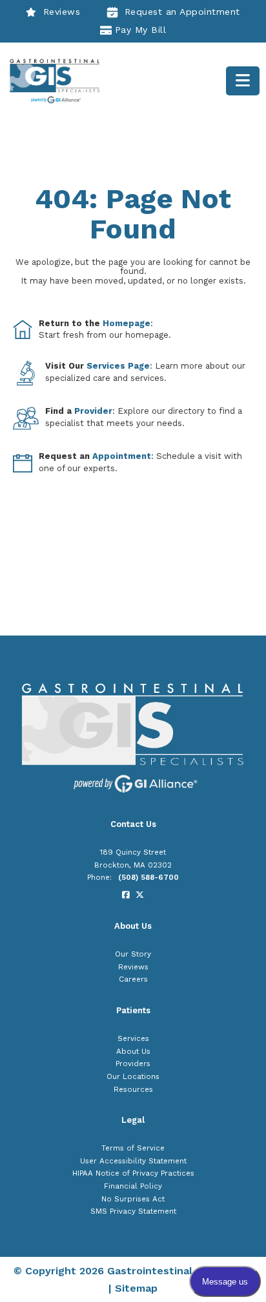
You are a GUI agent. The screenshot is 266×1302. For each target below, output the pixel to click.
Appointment (121, 456)
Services (133, 1038)
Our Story (133, 953)
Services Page (118, 366)
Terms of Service (133, 1147)
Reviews (61, 12)
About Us (133, 1051)
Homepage (126, 323)
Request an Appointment (182, 11)
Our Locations (133, 1076)
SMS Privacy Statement (133, 1211)
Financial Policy (133, 1185)
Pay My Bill (141, 29)
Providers (133, 1063)
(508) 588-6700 (148, 877)
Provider (93, 411)
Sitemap (136, 1288)
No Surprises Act (133, 1198)
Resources (133, 1089)
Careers (133, 979)
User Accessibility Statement (133, 1160)
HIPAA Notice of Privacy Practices (133, 1173)
